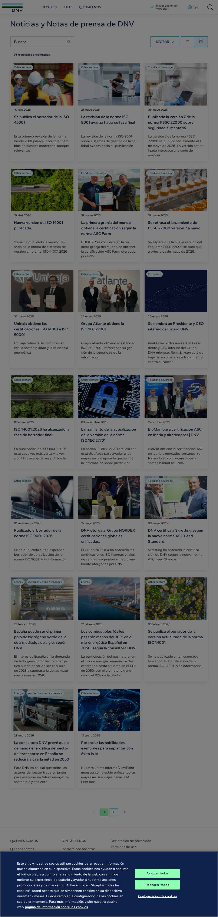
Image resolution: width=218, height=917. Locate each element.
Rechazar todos (157, 885)
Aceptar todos (157, 873)
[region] (109, 884)
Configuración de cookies (157, 896)
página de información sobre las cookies (56, 907)
